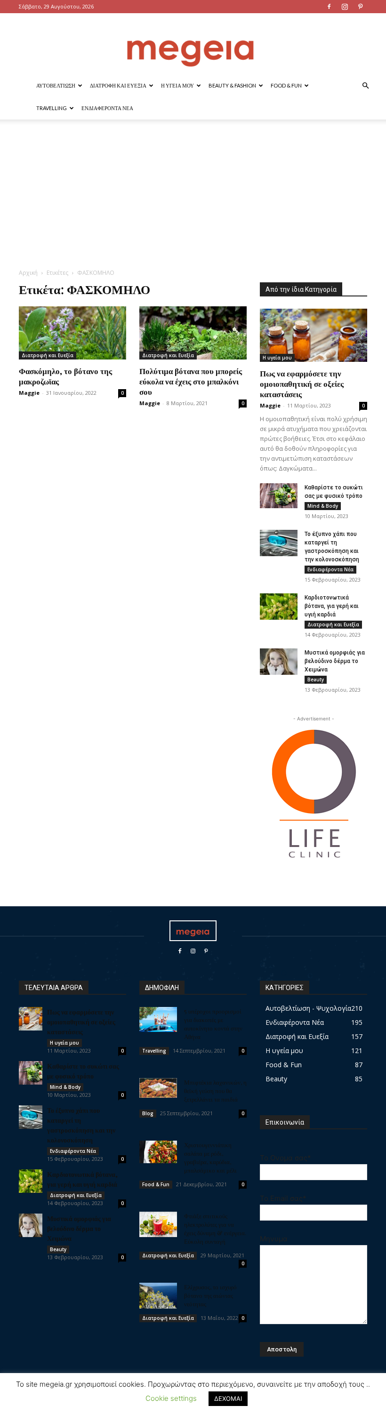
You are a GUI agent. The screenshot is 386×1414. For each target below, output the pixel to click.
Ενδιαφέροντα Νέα (107, 108)
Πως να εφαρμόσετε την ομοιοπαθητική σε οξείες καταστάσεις (302, 383)
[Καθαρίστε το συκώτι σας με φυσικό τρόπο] (279, 495)
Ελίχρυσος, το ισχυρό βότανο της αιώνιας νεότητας (210, 1295)
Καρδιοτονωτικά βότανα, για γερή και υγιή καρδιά (332, 606)
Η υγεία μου (177, 85)
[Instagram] (345, 6)
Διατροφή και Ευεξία (118, 85)
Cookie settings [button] (171, 1398)
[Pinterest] (360, 6)
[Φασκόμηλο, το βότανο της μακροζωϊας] (72, 332)
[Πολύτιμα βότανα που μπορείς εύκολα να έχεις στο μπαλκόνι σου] (193, 332)
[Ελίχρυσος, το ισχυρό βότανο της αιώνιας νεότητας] (158, 1296)
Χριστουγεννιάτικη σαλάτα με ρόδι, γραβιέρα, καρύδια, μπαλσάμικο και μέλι (210, 1157)
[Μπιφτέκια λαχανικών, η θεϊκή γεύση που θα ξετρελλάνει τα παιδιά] (158, 1088)
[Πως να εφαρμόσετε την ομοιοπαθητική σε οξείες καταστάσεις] (313, 335)
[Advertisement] (193, 198)
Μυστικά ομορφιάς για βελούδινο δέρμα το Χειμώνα (335, 661)
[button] (365, 85)
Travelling (51, 108)
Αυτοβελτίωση (55, 85)
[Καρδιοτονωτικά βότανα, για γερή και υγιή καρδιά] (279, 606)
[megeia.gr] (193, 44)
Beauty (315, 679)
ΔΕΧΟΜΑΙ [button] (228, 1398)
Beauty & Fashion (232, 85)
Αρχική (28, 273)
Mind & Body (322, 506)
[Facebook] (329, 6)
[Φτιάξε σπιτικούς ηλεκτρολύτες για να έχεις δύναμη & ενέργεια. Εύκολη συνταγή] (158, 1224)
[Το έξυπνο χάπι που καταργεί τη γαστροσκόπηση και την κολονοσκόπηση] (279, 543)
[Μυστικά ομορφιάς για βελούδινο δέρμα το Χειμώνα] (279, 661)
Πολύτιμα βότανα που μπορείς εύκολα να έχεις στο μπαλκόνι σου (190, 381)
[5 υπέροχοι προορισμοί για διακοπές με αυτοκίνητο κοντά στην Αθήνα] (158, 1019)
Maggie (29, 392)
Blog (147, 1113)
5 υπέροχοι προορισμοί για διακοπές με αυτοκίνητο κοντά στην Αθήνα (213, 1023)
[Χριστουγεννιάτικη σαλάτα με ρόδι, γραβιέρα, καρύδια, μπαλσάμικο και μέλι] (158, 1152)
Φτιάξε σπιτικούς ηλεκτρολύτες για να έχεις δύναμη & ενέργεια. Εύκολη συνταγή (215, 1228)
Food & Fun (286, 85)
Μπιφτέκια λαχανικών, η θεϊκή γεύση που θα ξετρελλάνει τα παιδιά (215, 1090)
